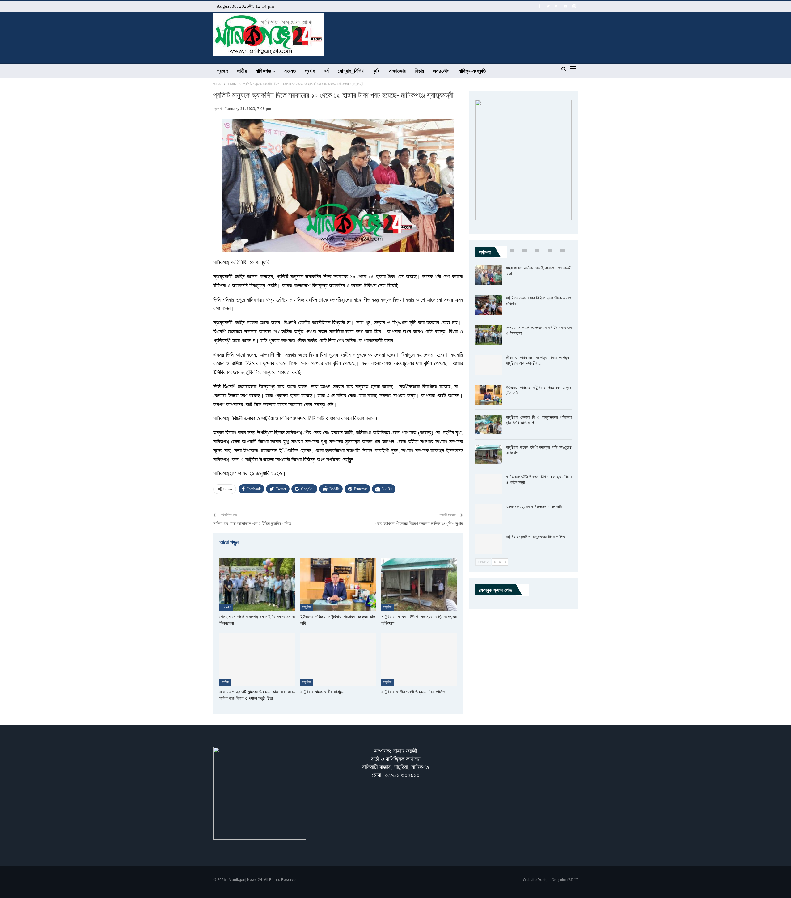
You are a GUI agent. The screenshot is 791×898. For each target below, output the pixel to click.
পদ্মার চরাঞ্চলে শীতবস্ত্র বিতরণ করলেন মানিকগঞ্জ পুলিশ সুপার (419, 523)
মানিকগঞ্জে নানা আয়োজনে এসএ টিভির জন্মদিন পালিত (252, 523)
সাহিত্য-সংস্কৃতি (472, 71)
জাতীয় (242, 71)
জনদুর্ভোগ (441, 71)
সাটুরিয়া (306, 607)
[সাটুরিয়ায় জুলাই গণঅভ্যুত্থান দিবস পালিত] (488, 544)
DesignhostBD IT (565, 880)
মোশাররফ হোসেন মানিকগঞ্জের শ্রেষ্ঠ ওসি (534, 507)
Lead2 (226, 607)
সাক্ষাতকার (397, 71)
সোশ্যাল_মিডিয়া (351, 71)
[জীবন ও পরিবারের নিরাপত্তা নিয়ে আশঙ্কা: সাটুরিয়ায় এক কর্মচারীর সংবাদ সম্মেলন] (488, 365)
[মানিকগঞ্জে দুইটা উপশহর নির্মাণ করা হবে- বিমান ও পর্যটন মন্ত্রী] (488, 484)
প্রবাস (310, 71)
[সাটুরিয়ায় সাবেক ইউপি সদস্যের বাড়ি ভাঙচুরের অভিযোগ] (419, 584)
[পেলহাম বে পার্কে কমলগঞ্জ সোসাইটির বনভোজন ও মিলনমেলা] (257, 584)
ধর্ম (326, 71)
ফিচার (419, 71)
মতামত (290, 71)
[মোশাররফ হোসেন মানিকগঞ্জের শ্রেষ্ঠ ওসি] (488, 514)
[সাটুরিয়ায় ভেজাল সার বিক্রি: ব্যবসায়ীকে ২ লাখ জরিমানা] (488, 305)
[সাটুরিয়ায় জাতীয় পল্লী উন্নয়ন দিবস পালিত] (419, 659)
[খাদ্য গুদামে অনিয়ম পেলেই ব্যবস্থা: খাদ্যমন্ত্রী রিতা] (488, 275)
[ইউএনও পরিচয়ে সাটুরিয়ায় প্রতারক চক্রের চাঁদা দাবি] (338, 584)
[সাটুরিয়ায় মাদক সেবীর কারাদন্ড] (338, 659)
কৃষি (376, 71)
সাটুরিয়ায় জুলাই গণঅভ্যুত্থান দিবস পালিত (535, 537)
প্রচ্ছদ (222, 71)
